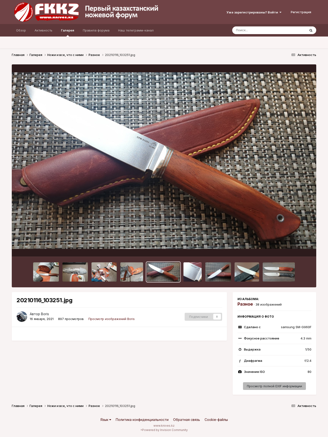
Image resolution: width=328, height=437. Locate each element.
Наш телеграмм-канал (136, 30)
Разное (245, 304)
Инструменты (295, 248)
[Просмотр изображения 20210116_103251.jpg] (163, 272)
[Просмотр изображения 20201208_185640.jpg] (46, 272)
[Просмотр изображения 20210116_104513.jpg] (247, 272)
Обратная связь (186, 420)
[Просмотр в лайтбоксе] (164, 160)
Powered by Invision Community (165, 430)
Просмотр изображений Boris (111, 319)
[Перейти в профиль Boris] (22, 316)
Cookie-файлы (216, 420)
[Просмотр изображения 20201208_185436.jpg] (75, 272)
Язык (104, 420)
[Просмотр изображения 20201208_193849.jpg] (131, 272)
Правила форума (96, 30)
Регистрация (301, 12)
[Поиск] (311, 30)
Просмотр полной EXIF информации (274, 386)
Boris (45, 314)
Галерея (67, 30)
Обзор (21, 30)
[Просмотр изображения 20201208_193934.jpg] (103, 272)
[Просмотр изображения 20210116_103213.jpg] (218, 272)
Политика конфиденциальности (142, 420)
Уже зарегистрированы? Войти (252, 12)
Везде (294, 30)
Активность (43, 30)
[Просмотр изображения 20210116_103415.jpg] (192, 272)
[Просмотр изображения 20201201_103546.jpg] (279, 272)
